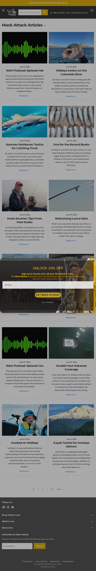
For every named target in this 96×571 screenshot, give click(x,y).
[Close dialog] (93, 261)
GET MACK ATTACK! (48, 295)
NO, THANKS (48, 302)
